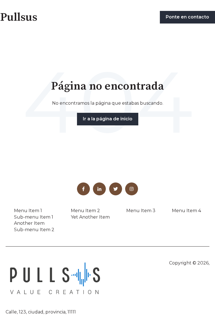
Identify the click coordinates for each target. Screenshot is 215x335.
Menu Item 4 (186, 210)
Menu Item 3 (140, 210)
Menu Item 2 (85, 210)
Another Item (29, 223)
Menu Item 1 (28, 210)
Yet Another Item (90, 217)
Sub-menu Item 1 (33, 217)
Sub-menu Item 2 (34, 229)
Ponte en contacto (187, 17)
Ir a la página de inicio (107, 118)
